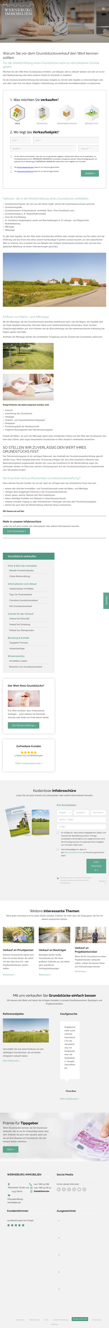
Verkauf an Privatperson (18, 950)
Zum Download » (96, 866)
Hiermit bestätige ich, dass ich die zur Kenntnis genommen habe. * (82, 852)
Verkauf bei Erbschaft (19, 618)
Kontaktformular (41, 1191)
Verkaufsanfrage (17, 648)
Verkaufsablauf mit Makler (21, 589)
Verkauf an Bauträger (52, 950)
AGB (46, 1320)
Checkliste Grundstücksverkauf (23, 600)
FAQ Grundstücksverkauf (20, 606)
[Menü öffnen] (103, 8)
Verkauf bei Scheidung (19, 624)
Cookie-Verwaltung (60, 1320)
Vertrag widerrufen (80, 1319)
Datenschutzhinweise (73, 852)
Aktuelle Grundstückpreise (21, 570)
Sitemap (54, 1324)
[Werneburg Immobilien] (18, 9)
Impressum (20, 1320)
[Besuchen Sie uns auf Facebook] (59, 1189)
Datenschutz (34, 1320)
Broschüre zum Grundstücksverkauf (25, 667)
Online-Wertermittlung (19, 576)
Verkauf (80, 947)
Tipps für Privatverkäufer (20, 594)
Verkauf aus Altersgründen (21, 630)
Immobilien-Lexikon (18, 661)
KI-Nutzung (96, 1320)
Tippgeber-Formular (18, 643)
